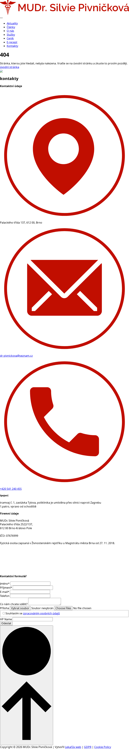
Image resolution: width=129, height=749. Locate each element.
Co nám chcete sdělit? (14, 604)
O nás (10, 31)
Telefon (5, 596)
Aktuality (12, 23)
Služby (11, 34)
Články (11, 27)
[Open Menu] (1, 17)
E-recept (12, 42)
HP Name (6, 619)
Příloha (5, 608)
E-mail (4, 592)
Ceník (10, 38)
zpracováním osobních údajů (41, 613)
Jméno (5, 583)
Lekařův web (73, 747)
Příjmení (6, 587)
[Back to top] (26, 685)
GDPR (87, 747)
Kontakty (12, 46)
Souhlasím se (33, 613)
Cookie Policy (102, 747)
